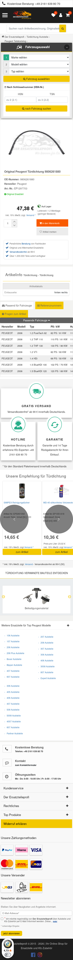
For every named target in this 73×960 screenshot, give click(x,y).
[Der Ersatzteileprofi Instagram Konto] (39, 955)
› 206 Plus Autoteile (14, 653)
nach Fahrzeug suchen (37, 108)
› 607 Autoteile (11, 676)
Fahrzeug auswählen (38, 79)
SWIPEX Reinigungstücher (17, 502)
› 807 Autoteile (45, 672)
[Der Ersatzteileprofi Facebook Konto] (33, 955)
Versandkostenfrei (18, 251)
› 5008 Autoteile (12, 715)
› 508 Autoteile (11, 709)
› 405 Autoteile (11, 691)
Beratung (26, 243)
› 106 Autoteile (11, 635)
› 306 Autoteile (11, 685)
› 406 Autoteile (45, 660)
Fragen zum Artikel (15, 314)
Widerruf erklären (15, 823)
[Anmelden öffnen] (59, 15)
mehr (55, 921)
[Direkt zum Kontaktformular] (7, 762)
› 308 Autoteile (45, 654)
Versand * (31, 215)
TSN (52, 94)
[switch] (8, 955)
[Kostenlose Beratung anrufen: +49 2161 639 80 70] (2, 4)
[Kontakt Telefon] (7, 749)
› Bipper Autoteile (13, 664)
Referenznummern (50, 305)
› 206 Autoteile (11, 647)
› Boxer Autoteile (12, 658)
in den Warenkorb (51, 223)
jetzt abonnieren (11, 933)
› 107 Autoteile (11, 641)
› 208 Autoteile (45, 642)
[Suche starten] (62, 28)
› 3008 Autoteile (46, 666)
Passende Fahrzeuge (35, 320)
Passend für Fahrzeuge (18, 305)
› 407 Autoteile (11, 670)
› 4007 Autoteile (12, 721)
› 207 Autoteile (45, 636)
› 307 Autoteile (45, 648)
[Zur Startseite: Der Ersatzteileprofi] (22, 15)
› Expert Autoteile (47, 678)
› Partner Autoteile (13, 733)
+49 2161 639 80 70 (47, 4)
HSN (20, 94)
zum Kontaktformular (25, 765)
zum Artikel (22, 552)
